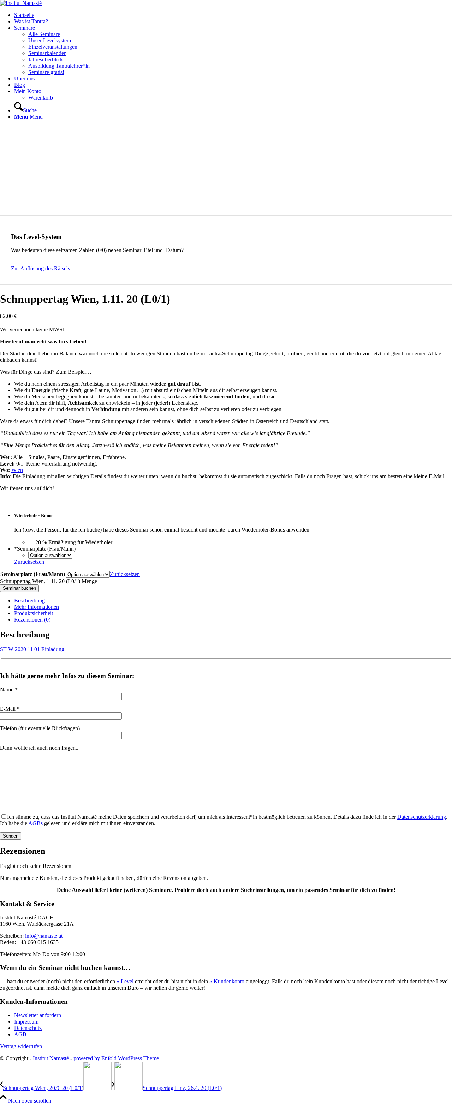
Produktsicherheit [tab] (33, 613)
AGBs (35, 823)
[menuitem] (233, 15)
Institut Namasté (51, 1058)
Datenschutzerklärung (421, 817)
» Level (125, 981)
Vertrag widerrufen (21, 1046)
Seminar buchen (19, 588)
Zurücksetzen (29, 562)
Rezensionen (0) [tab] (32, 620)
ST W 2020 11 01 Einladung (32, 649)
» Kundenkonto (226, 981)
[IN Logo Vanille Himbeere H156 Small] (21, 3)
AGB (20, 1034)
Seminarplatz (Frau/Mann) (32, 574)
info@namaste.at (44, 936)
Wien (17, 470)
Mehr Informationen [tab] (36, 607)
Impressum (26, 1022)
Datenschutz (28, 1028)
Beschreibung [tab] (29, 601)
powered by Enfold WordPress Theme (116, 1058)
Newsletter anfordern (37, 1015)
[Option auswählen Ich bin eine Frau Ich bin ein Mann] (52, 555)
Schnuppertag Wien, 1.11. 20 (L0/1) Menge (48, 581)
